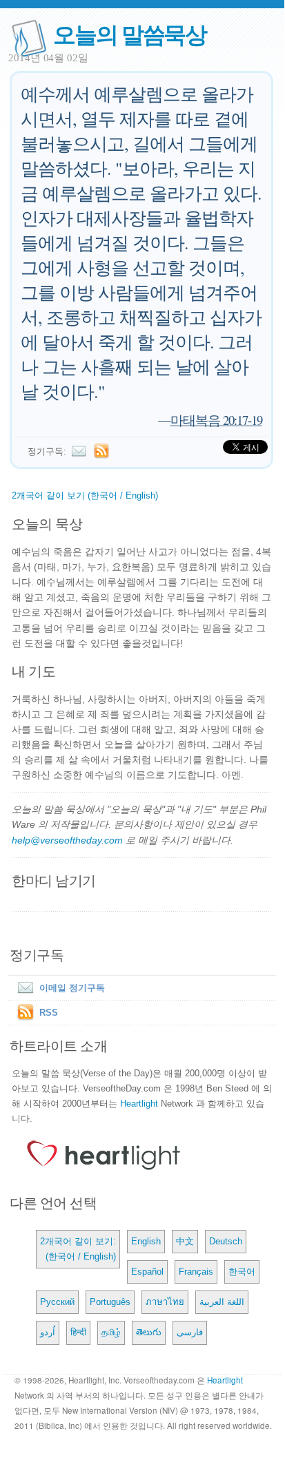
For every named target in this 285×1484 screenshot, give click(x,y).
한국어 (241, 1271)
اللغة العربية (221, 1302)
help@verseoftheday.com (67, 840)
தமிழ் (111, 1332)
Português (110, 1302)
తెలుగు (148, 1332)
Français (196, 1271)
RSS (48, 1012)
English (146, 1241)
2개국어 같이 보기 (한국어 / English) (85, 495)
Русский (57, 1302)
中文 (185, 1241)
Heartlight (139, 1103)
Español (147, 1271)
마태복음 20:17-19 (216, 419)
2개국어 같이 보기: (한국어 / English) (78, 1249)
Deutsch (225, 1241)
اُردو (47, 1332)
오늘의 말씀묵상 (129, 33)
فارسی (190, 1332)
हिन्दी (78, 1332)
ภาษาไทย (165, 1302)
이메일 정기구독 (72, 988)
